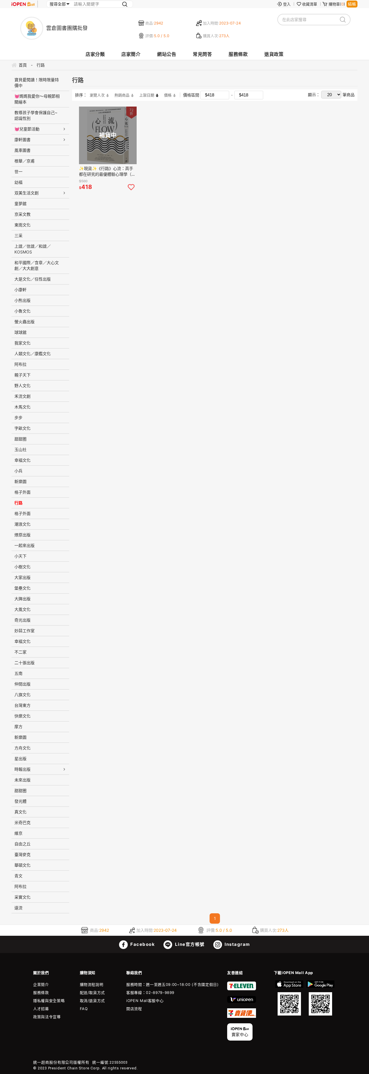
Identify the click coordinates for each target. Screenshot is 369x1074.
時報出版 (22, 769)
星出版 (20, 758)
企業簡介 (41, 984)
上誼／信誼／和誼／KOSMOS (32, 249)
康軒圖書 (22, 139)
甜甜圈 (20, 438)
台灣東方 (22, 705)
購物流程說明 (91, 984)
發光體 (20, 801)
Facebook (142, 944)
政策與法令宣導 (47, 1016)
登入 (287, 4)
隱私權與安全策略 (49, 1000)
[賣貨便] (241, 1016)
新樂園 (20, 481)
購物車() (337, 4)
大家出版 (22, 577)
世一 (18, 171)
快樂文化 (22, 715)
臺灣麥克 (22, 854)
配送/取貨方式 (92, 992)
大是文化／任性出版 (32, 278)
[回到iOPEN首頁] (23, 4)
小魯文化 (22, 310)
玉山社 (20, 449)
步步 (18, 417)
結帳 (352, 3)
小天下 (20, 556)
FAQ (84, 1008)
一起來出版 (24, 545)
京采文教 (22, 214)
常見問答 (202, 54)
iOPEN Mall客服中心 (144, 1000)
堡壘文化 (22, 588)
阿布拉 (20, 364)
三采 (18, 235)
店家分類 (95, 54)
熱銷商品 (121, 95)
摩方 (18, 726)
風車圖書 (22, 150)
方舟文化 (22, 747)
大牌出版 (22, 598)
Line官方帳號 (189, 944)
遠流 (18, 907)
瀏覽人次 (97, 95)
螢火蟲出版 (24, 321)
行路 (18, 502)
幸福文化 (22, 460)
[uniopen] (241, 1001)
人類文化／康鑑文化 (32, 353)
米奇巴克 (22, 822)
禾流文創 (22, 396)
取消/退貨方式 (92, 1000)
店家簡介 (130, 54)
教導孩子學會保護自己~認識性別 (35, 115)
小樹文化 (22, 566)
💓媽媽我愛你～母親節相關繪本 (37, 99)
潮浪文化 (22, 524)
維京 (18, 833)
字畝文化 (22, 428)
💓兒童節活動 (26, 128)
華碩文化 (22, 865)
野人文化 (22, 385)
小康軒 (20, 289)
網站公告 (166, 54)
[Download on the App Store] (289, 998)
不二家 (20, 651)
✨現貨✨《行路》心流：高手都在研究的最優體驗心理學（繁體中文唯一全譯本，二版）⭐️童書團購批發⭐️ (107, 171)
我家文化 (22, 342)
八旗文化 (22, 694)
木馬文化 (22, 406)
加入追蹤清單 (131, 187)
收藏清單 (309, 4)
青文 (18, 875)
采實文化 (22, 897)
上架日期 (146, 95)
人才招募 (41, 1008)
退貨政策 (273, 54)
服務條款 (238, 54)
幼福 (18, 182)
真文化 (20, 811)
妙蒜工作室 (24, 630)
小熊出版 (22, 300)
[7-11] (241, 989)
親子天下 (22, 374)
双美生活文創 (26, 192)
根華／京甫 (24, 160)
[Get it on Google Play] (320, 998)
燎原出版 (22, 534)
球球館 (20, 332)
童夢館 (20, 203)
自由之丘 (22, 843)
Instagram (236, 944)
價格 (168, 95)
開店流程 (134, 1008)
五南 (18, 673)
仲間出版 (22, 683)
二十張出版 (24, 662)
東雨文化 (22, 224)
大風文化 (22, 609)
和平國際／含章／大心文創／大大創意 (36, 265)
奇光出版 (22, 619)
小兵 (18, 470)
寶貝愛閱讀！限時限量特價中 (36, 82)
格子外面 (22, 492)
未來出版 (22, 779)
